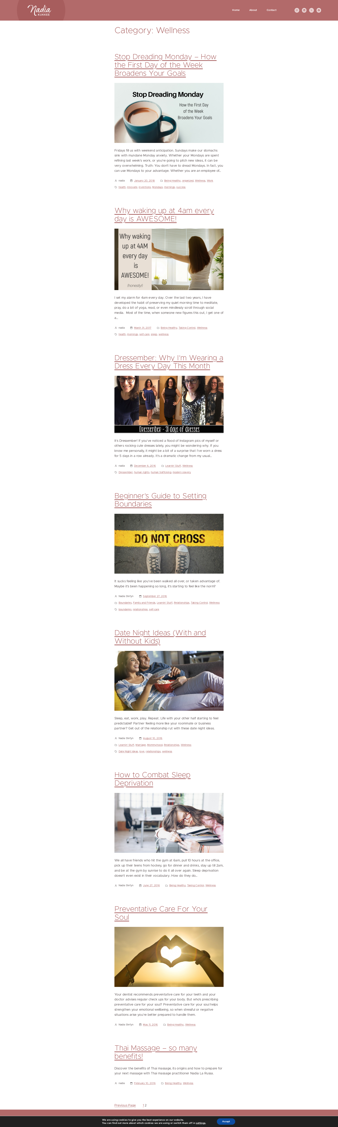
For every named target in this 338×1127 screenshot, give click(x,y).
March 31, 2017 (142, 328)
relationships (140, 609)
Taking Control (187, 328)
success (181, 187)
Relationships (182, 603)
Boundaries (125, 603)
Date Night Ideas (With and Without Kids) (160, 637)
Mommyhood (154, 745)
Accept (226, 1121)
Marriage (141, 745)
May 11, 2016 (150, 1025)
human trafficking (161, 472)
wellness (164, 334)
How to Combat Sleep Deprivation (152, 779)
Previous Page (125, 1105)
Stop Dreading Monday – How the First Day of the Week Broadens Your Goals (165, 65)
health (122, 187)
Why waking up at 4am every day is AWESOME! (164, 215)
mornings (169, 187)
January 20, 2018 (144, 181)
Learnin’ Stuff (173, 466)
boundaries (125, 609)
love (141, 751)
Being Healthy (172, 181)
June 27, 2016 (151, 885)
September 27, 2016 (155, 596)
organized (188, 181)
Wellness (200, 181)
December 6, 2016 (145, 466)
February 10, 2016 (145, 1083)
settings (200, 1123)
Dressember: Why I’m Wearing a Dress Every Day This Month (168, 362)
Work (210, 181)
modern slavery (182, 472)
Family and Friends (144, 603)
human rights (141, 472)
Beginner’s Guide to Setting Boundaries (160, 500)
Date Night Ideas (128, 751)
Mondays (157, 187)
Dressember (126, 472)
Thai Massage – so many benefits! (155, 1052)
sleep (154, 334)
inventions (145, 187)
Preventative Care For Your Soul (161, 913)
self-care (144, 334)
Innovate (132, 187)
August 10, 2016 (152, 738)
